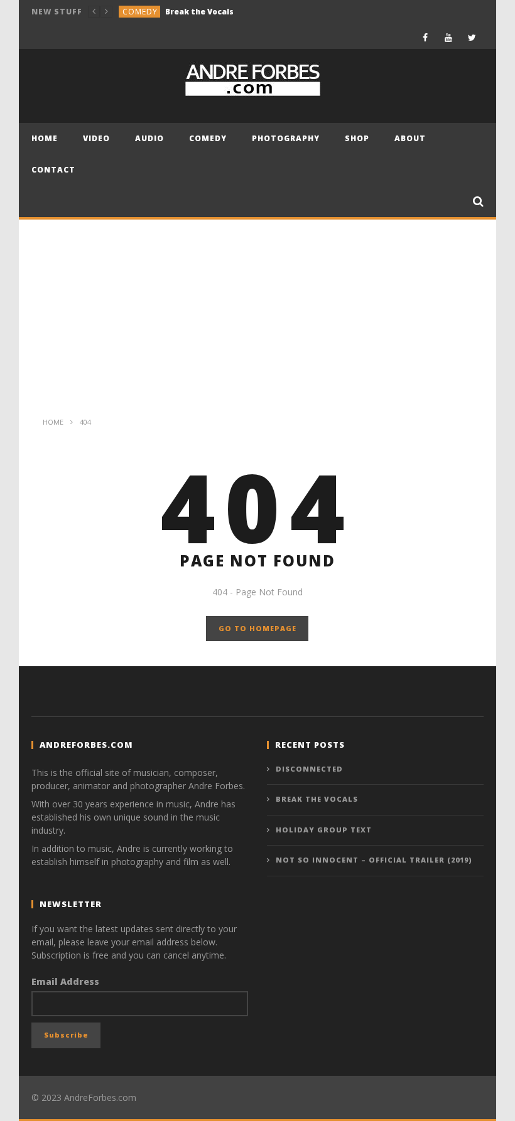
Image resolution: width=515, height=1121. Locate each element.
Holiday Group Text (324, 829)
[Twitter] (472, 37)
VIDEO (96, 138)
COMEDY (208, 138)
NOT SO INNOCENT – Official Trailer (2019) (374, 859)
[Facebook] (425, 37)
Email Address (65, 981)
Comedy (140, 11)
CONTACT (53, 169)
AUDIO (149, 138)
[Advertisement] (257, 313)
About (410, 138)
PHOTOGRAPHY (286, 138)
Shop (357, 138)
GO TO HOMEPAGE (257, 628)
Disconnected (309, 768)
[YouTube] (448, 37)
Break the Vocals (199, 11)
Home (44, 138)
